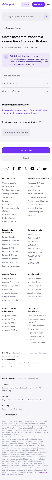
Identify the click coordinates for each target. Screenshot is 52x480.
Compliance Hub (8, 359)
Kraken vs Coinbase (36, 342)
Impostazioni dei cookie (39, 353)
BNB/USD (31, 245)
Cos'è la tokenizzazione (37, 329)
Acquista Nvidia (34, 278)
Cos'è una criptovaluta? (38, 315)
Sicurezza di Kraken (36, 183)
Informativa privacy (20, 353)
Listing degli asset (35, 204)
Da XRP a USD (33, 241)
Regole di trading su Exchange (29, 363)
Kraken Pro (13, 388)
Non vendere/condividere (12, 356)
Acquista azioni (35, 274)
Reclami (31, 215)
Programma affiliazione (37, 201)
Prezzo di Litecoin (10, 258)
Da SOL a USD (33, 248)
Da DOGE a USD (34, 252)
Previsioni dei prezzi (11, 266)
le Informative (7, 366)
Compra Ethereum (10, 282)
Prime (9, 409)
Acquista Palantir (35, 293)
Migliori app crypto (35, 333)
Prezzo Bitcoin (8, 237)
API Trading (7, 204)
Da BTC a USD (33, 234)
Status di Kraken (34, 208)
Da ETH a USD (33, 238)
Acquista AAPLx (9, 323)
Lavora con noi (33, 186)
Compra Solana (9, 296)
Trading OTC (7, 197)
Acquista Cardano (10, 293)
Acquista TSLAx (9, 319)
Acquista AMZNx (9, 330)
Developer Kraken (35, 193)
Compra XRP (8, 289)
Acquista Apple (34, 286)
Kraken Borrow (8, 218)
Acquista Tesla (33, 282)
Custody (22, 409)
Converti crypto (35, 230)
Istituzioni (6, 201)
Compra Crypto (9, 183)
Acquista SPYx (8, 326)
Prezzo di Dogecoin (10, 244)
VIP (40, 388)
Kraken (5, 388)
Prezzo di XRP (8, 248)
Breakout (33, 388)
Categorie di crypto (11, 262)
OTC (15, 409)
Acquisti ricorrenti (10, 214)
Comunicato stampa (36, 197)
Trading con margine (11, 190)
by (8, 378)
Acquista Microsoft (36, 296)
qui (23, 432)
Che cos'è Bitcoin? (35, 325)
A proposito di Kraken (38, 178)
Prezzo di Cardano (10, 251)
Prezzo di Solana (9, 255)
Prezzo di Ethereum (10, 240)
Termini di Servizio (9, 363)
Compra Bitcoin (9, 278)
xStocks (21, 400)
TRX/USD (31, 259)
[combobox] (25, 16)
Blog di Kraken (33, 190)
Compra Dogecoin (10, 286)
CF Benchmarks (32, 400)
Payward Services (9, 400)
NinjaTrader (24, 388)
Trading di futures (10, 193)
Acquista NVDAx (9, 315)
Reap (42, 400)
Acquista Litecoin (10, 300)
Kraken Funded (9, 221)
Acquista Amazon (35, 289)
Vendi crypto (8, 186)
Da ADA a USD (33, 256)
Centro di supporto (36, 211)
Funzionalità (8, 178)
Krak (4, 409)
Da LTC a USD (33, 263)
